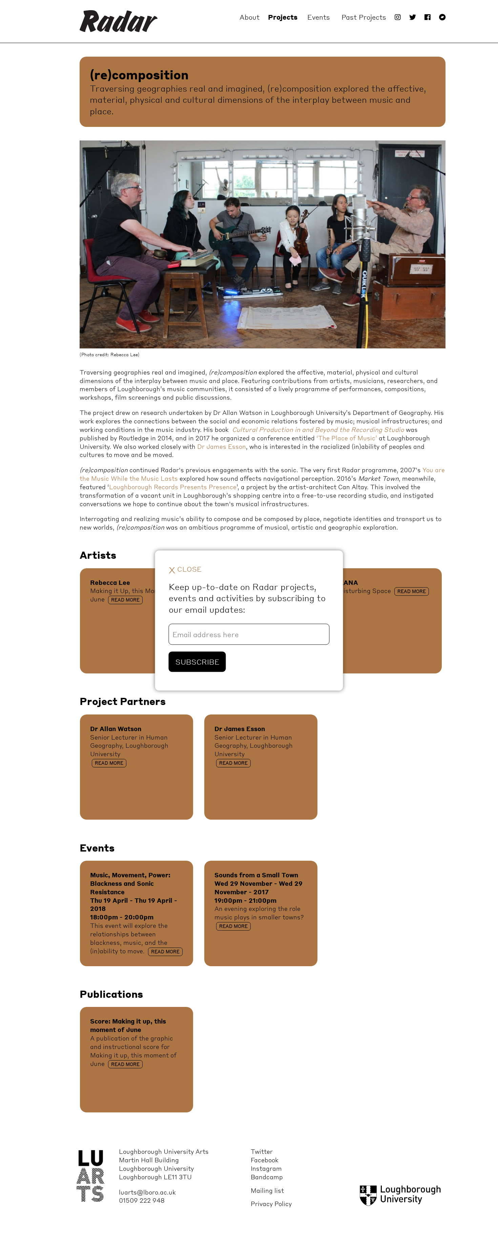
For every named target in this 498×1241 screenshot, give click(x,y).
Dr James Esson (221, 446)
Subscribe (197, 661)
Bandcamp (267, 1177)
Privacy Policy (271, 1203)
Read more (125, 600)
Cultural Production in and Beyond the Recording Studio (318, 429)
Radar (119, 21)
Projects (282, 17)
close (185, 569)
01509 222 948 (142, 1200)
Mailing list (267, 1190)
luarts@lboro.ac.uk (147, 1192)
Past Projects (363, 17)
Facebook (264, 1160)
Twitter (262, 1151)
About (250, 17)
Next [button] (403, 254)
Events (318, 17)
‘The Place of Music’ (346, 438)
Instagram (266, 1168)
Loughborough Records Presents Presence (172, 487)
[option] (262, 249)
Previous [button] (100, 254)
